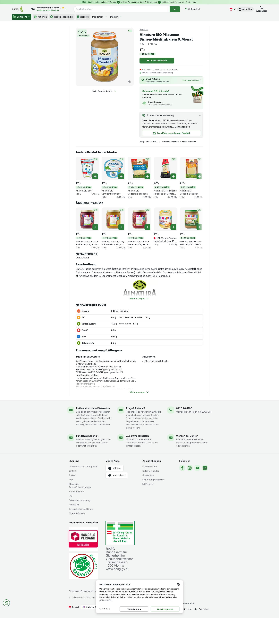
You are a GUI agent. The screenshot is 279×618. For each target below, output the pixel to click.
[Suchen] (175, 9)
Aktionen (42, 17)
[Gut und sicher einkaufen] (83, 566)
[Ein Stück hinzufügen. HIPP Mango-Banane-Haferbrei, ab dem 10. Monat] (173, 227)
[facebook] (182, 468)
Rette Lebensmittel (63, 17)
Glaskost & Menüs (170, 141)
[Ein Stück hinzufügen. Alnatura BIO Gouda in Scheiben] (199, 176)
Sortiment (22, 17)
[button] (245, 9)
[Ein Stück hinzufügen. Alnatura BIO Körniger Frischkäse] (121, 176)
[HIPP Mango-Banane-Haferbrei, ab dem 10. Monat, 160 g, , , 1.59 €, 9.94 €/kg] (165, 219)
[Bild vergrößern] (129, 81)
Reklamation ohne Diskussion (93, 408)
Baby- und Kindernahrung (149, 141)
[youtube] (197, 468)
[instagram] (190, 468)
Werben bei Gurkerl (187, 435)
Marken (114, 17)
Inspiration (97, 17)
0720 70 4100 (184, 408)
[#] (120, 533)
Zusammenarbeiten (137, 435)
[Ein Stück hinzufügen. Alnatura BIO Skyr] (95, 176)
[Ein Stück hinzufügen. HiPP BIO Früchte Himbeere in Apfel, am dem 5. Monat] (147, 227)
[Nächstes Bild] (197, 168)
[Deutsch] (232, 9)
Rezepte (84, 17)
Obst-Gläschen (189, 141)
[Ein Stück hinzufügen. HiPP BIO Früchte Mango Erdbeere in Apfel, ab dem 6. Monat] (121, 227)
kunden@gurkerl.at (87, 435)
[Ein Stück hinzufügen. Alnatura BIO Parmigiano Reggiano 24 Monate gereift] (173, 176)
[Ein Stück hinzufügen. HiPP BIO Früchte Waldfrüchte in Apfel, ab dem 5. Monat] (95, 227)
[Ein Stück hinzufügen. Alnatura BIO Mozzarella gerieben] (147, 176)
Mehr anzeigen (182, 127)
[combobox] (122, 9)
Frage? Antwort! (135, 408)
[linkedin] (205, 468)
